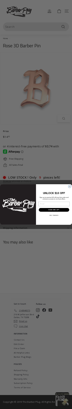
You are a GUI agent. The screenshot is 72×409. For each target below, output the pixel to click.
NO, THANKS (54, 215)
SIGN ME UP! (54, 210)
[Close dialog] (69, 186)
